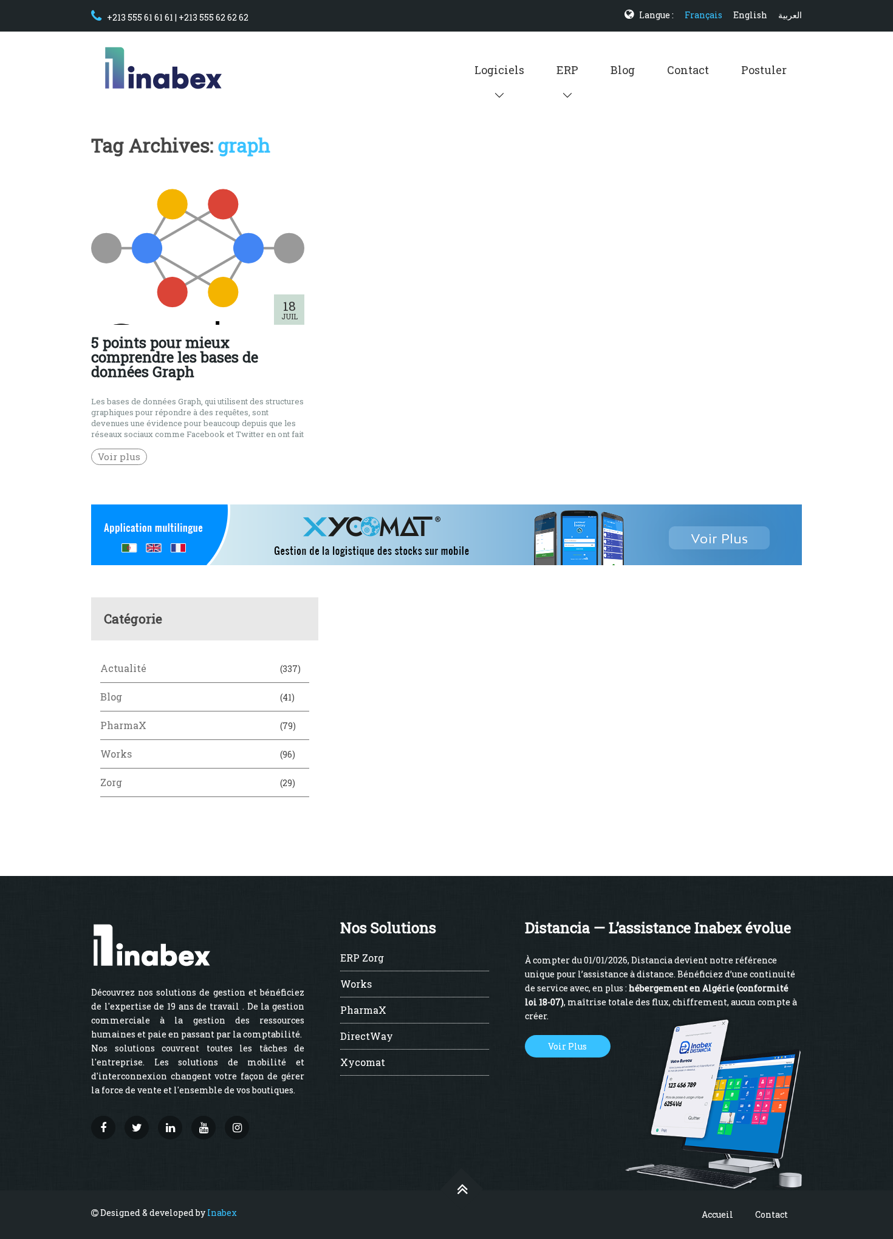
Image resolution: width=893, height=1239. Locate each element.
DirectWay (366, 1036)
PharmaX (123, 725)
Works (116, 753)
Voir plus (119, 456)
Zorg (111, 782)
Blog (623, 70)
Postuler (764, 70)
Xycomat (362, 1062)
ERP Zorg (362, 958)
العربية (790, 15)
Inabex (222, 1212)
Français (703, 15)
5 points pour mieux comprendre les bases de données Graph (174, 357)
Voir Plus (567, 1046)
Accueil (717, 1214)
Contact (688, 70)
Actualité (123, 668)
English (750, 15)
